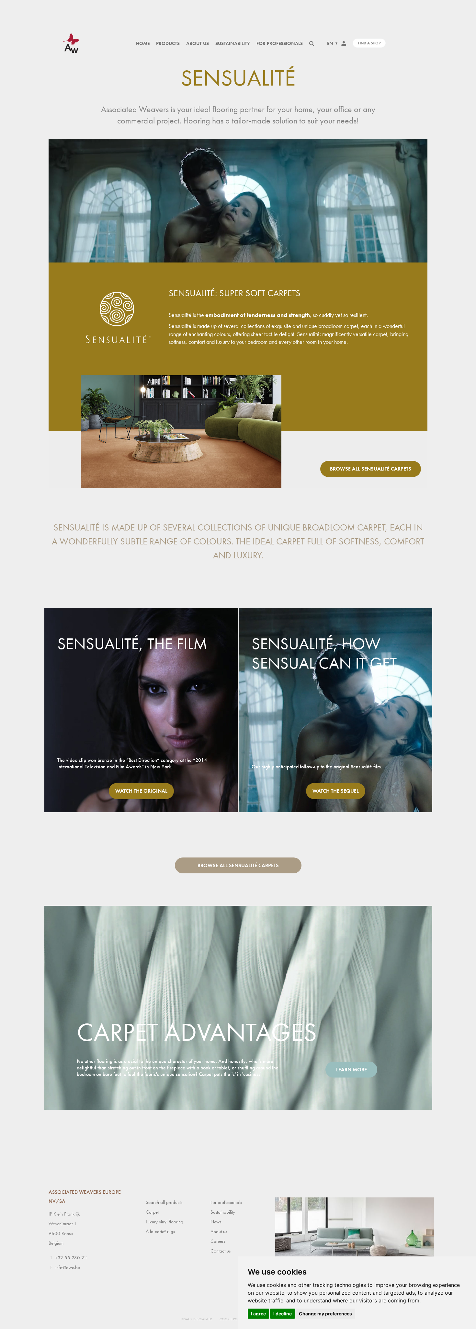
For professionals (279, 43)
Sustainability (232, 43)
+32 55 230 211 (71, 1257)
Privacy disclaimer (196, 1319)
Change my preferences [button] (325, 1313)
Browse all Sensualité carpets (370, 468)
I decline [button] (282, 1313)
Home (143, 43)
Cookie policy (232, 1319)
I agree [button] (258, 1313)
